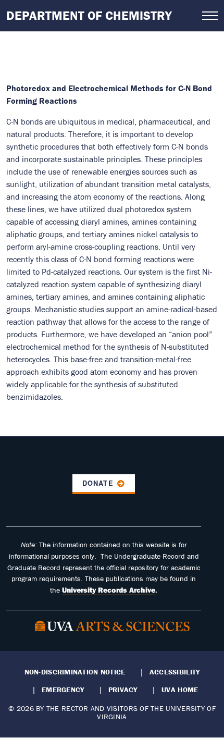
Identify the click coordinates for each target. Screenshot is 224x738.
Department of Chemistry (89, 15)
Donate (97, 483)
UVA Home (179, 689)
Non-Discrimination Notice (75, 672)
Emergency (63, 689)
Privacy (123, 689)
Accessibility (175, 672)
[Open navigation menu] (210, 15)
